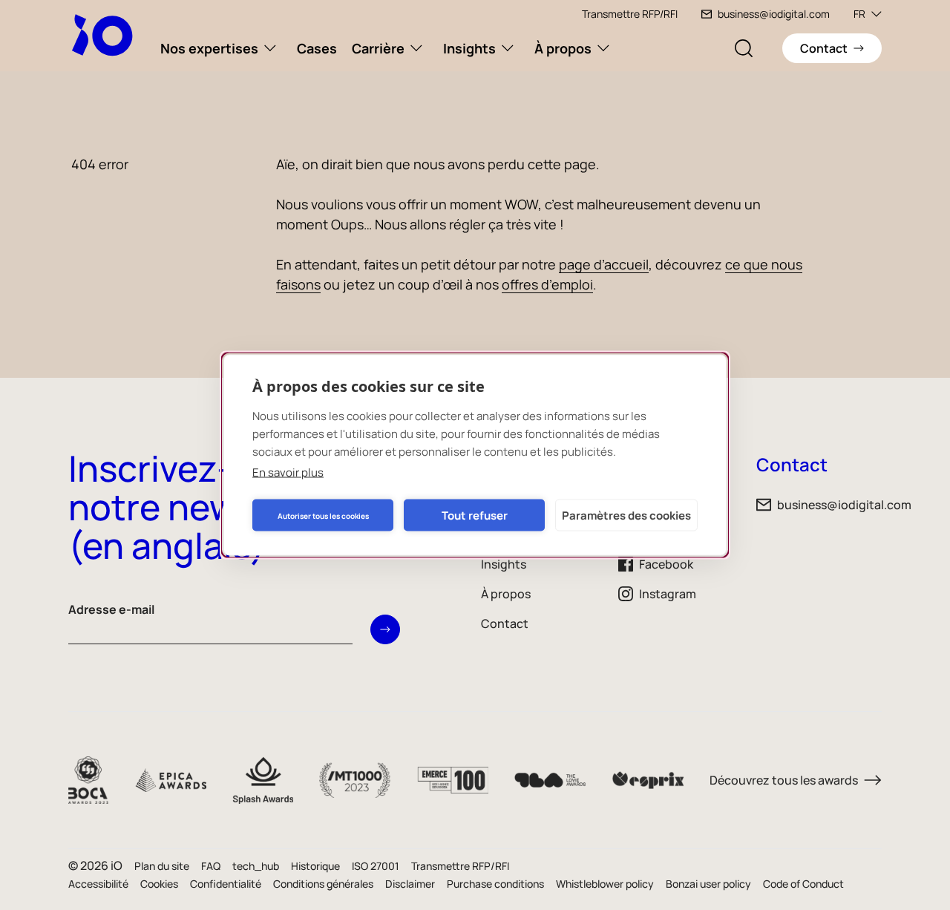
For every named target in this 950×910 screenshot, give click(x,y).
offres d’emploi (547, 284)
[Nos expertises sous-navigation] (270, 48)
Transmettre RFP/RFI (630, 14)
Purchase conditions (495, 884)
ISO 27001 (375, 866)
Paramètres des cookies (626, 515)
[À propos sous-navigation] (603, 48)
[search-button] (744, 48)
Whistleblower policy (605, 884)
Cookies (159, 884)
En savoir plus (288, 472)
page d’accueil (604, 264)
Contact (504, 623)
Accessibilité (98, 884)
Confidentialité (225, 884)
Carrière (378, 48)
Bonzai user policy (708, 884)
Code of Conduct (803, 884)
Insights (469, 48)
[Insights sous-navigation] (508, 48)
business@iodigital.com (774, 14)
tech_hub (255, 866)
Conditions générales (323, 884)
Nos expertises (209, 48)
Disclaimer (410, 884)
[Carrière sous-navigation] (416, 48)
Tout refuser (475, 515)
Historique (315, 866)
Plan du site (161, 866)
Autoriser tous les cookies (323, 515)
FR (859, 14)
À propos (563, 48)
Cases (317, 48)
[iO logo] (105, 35)
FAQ (210, 866)
